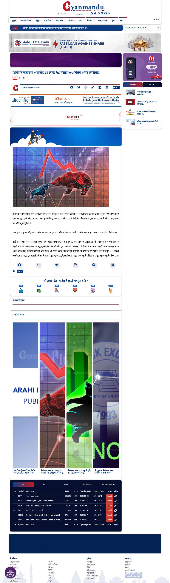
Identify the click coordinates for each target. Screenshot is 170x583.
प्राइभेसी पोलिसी (130, 570)
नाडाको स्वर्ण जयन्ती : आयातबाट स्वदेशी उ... (146, 113)
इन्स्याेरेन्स (13, 564)
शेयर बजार (59, 20)
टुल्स (113, 20)
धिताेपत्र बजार (14, 567)
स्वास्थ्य (50, 561)
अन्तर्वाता (89, 562)
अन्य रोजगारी (91, 578)
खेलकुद (50, 567)
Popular (133, 84)
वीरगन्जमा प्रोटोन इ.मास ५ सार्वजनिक (145, 93)
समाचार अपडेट (26, 20)
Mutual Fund (87, 484)
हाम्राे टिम (127, 564)
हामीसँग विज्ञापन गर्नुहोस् (133, 573)
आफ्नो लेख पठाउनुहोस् (134, 576)
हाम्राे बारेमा (128, 562)
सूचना (122, 20)
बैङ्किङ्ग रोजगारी (91, 570)
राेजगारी (90, 20)
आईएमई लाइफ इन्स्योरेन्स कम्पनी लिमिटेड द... (147, 103)
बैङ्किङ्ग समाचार (14, 562)
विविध (50, 570)
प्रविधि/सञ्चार (14, 581)
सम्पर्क (127, 567)
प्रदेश (49, 575)
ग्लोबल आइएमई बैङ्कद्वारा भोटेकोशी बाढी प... (147, 122)
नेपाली (158, 19)
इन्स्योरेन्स (47, 20)
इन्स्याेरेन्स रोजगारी (92, 575)
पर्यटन (50, 581)
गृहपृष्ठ (14, 20)
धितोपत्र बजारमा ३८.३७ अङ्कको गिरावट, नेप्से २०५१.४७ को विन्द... (25, 471)
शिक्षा (80, 20)
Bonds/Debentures (108, 484)
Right (66, 484)
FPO (44, 484)
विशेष (88, 567)
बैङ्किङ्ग (37, 20)
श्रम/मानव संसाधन (15, 578)
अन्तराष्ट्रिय (51, 572)
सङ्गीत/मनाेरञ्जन (53, 564)
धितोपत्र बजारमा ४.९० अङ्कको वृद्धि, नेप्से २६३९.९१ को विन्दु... (106, 471)
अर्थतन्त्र (71, 20)
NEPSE (20, 271)
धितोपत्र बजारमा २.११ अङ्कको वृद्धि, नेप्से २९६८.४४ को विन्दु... (52, 471)
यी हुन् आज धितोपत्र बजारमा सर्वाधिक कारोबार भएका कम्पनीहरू (77, 472)
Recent (152, 84)
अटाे (49, 578)
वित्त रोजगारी (90, 573)
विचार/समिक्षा (102, 20)
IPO (23, 484)
